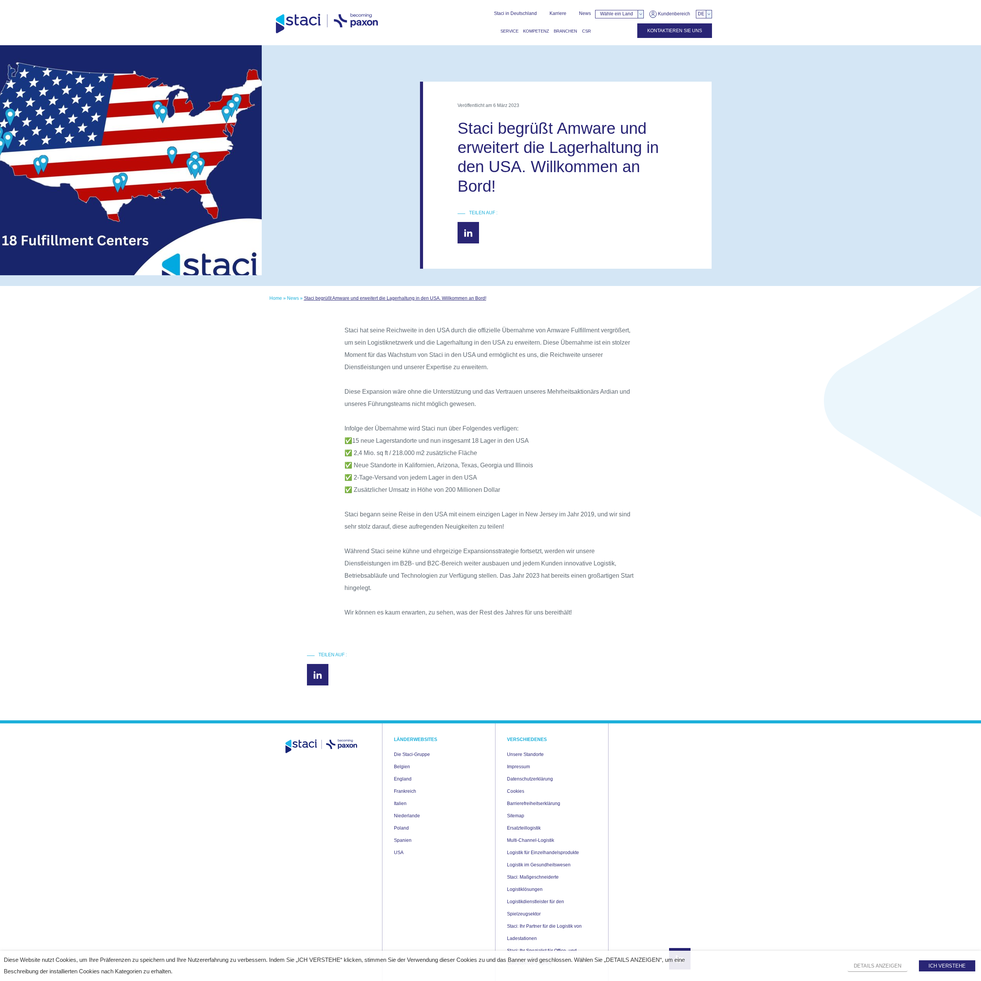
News (585, 13)
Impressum (518, 766)
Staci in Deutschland (515, 13)
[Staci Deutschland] (326, 23)
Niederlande (407, 815)
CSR (586, 31)
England (403, 779)
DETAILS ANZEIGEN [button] (877, 966)
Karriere (558, 13)
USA (399, 852)
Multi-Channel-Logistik (530, 840)
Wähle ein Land (616, 13)
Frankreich (405, 791)
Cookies (515, 791)
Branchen (565, 31)
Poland (401, 828)
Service (509, 31)
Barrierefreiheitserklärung (533, 803)
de (701, 13)
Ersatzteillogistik (524, 828)
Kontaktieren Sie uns (674, 30)
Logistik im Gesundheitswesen (539, 865)
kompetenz (536, 31)
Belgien (402, 766)
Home (275, 298)
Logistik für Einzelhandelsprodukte (543, 852)
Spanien (403, 840)
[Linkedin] (468, 232)
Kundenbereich (673, 13)
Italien (400, 803)
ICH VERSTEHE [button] (947, 966)
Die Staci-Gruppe (412, 754)
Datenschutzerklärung (530, 779)
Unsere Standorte (525, 754)
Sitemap (515, 815)
